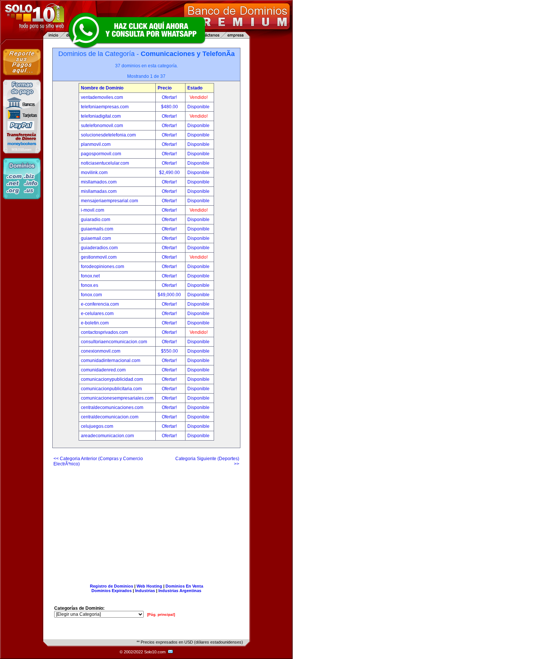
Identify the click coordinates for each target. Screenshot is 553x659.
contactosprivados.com (104, 332)
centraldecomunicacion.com (109, 417)
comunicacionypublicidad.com (112, 379)
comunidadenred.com (103, 370)
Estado (194, 88)
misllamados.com (99, 182)
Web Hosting (149, 586)
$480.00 (170, 106)
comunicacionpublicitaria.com (111, 388)
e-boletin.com (95, 323)
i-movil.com (92, 210)
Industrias (145, 590)
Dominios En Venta (184, 586)
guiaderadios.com (99, 247)
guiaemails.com (97, 229)
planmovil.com (96, 144)
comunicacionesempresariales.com (117, 398)
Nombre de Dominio (102, 88)
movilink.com (94, 172)
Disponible (198, 106)
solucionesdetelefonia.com (108, 135)
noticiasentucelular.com (105, 163)
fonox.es (89, 285)
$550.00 (170, 351)
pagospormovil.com (101, 153)
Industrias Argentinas (179, 590)
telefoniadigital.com (101, 116)
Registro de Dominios (111, 586)
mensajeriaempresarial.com (109, 200)
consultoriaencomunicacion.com (114, 341)
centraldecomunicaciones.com (112, 407)
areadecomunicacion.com (107, 435)
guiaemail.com (96, 238)
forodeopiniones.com (102, 266)
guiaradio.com (95, 219)
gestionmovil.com (99, 257)
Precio (165, 88)
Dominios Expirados (111, 590)
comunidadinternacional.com (110, 360)
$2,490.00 (170, 172)
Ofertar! (170, 97)
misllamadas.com (99, 191)
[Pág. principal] (161, 614)
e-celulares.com (97, 313)
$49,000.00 (170, 294)
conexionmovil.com (100, 351)
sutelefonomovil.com (102, 125)
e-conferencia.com (100, 304)
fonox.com (91, 294)
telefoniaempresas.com (105, 106)
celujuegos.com (97, 426)
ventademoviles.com (102, 97)
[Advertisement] (146, 522)
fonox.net (90, 276)
